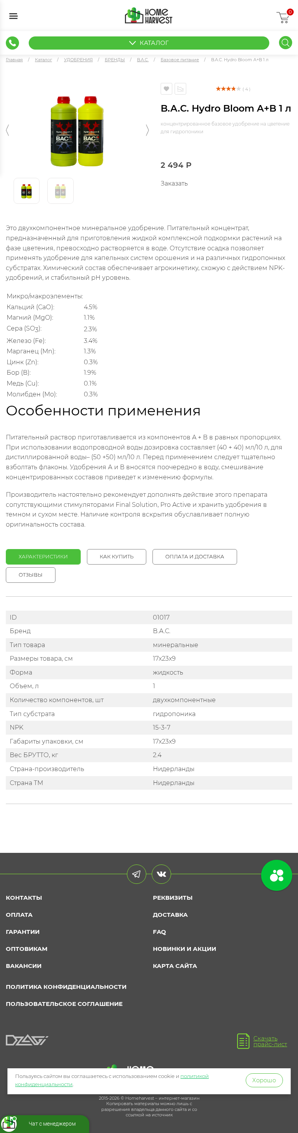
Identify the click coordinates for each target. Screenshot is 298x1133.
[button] (7, 130)
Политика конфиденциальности (66, 986)
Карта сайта (175, 965)
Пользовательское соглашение (64, 1003)
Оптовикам (26, 948)
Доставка (170, 914)
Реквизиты (172, 897)
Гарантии (23, 931)
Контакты (24, 897)
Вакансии (24, 965)
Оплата (19, 914)
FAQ (159, 931)
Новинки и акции (184, 948)
